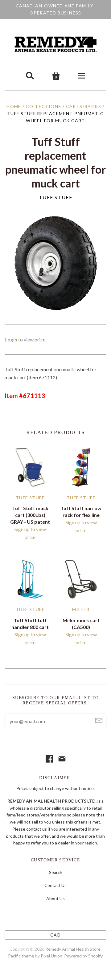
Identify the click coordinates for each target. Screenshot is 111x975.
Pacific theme (21, 955)
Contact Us (55, 885)
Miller (80, 609)
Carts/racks (83, 106)
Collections (43, 106)
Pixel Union (51, 955)
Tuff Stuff (55, 197)
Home (13, 106)
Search (55, 872)
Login (11, 339)
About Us (55, 898)
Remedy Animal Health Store (73, 949)
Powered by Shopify (83, 955)
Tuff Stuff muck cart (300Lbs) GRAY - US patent (30, 515)
